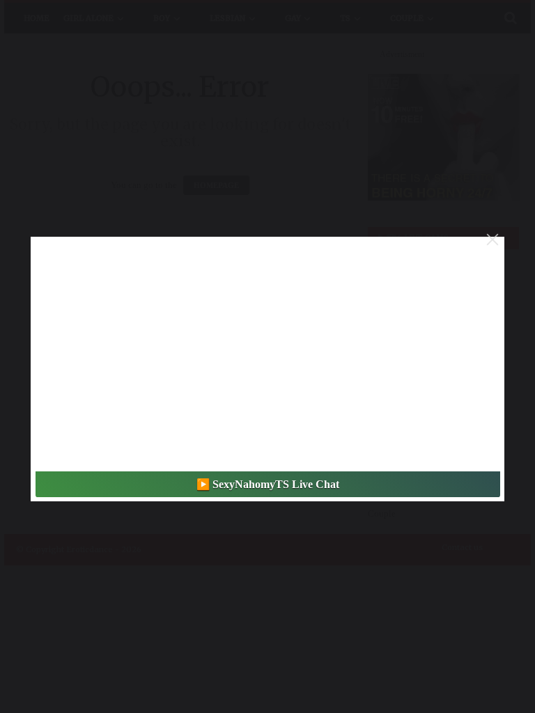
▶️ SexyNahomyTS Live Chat (267, 484)
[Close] (492, 239)
